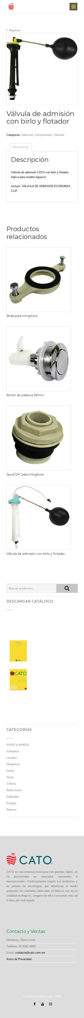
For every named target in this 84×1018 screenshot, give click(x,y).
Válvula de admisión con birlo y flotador (35, 554)
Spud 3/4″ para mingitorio (25, 474)
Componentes (43, 135)
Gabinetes (12, 796)
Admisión (27, 135)
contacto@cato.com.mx (30, 952)
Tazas (10, 777)
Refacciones (14, 790)
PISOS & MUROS (17, 744)
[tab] (21, 147)
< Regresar (13, 30)
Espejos (11, 803)
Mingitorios (13, 764)
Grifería (11, 783)
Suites (10, 770)
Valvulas (59, 135)
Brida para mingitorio (22, 316)
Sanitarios (12, 751)
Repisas (11, 809)
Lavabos (11, 757)
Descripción (21, 147)
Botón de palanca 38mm (25, 395)
